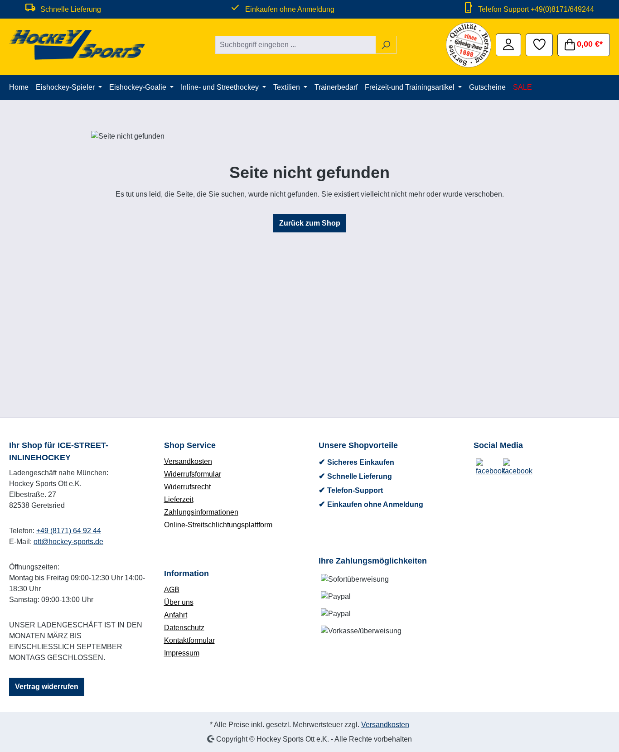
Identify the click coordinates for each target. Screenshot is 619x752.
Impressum (181, 653)
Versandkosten (188, 461)
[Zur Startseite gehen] (77, 45)
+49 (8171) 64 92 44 (68, 531)
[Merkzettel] (539, 44)
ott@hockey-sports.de (68, 541)
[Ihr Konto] (508, 44)
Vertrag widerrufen (46, 686)
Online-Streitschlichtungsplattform (218, 525)
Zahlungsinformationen (201, 512)
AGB (171, 589)
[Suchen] (386, 45)
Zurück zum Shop (309, 223)
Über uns (178, 602)
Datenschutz (184, 627)
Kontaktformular (189, 640)
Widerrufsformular (192, 474)
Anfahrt (175, 615)
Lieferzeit (178, 499)
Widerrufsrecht (187, 487)
